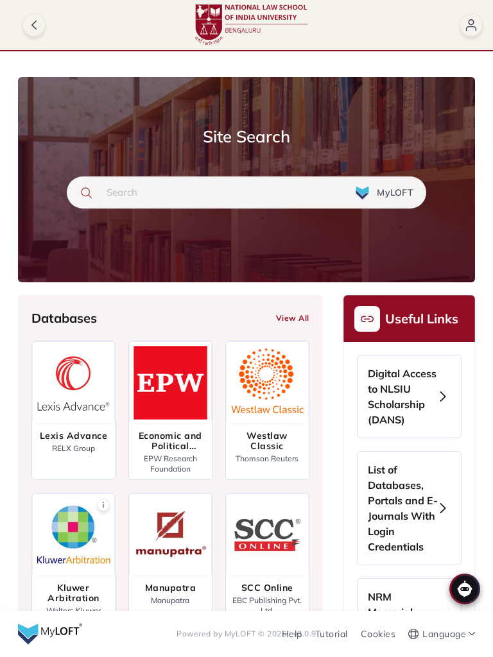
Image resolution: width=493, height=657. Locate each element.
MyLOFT (242, 633)
